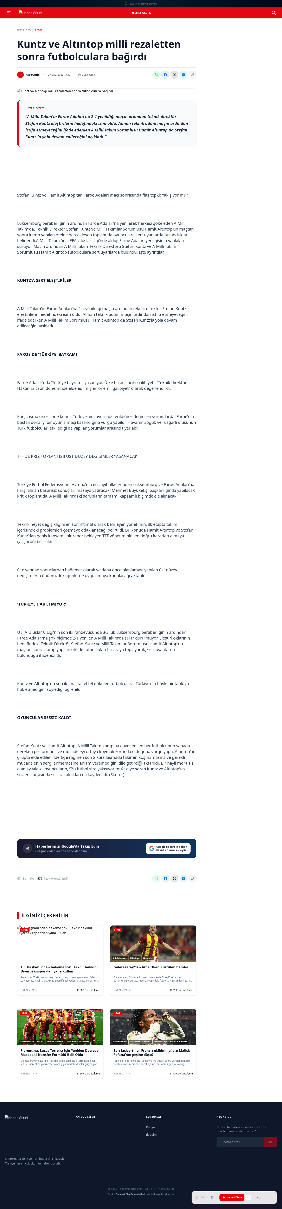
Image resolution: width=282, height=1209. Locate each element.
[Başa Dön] (269, 1197)
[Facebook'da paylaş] (165, 74)
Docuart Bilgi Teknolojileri (130, 1194)
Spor (38, 29)
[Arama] (273, 12)
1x (248, 1197)
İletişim (151, 1134)
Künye (150, 1127)
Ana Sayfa (143, 13)
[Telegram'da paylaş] (183, 74)
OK (271, 1142)
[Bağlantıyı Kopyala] (192, 74)
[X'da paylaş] (174, 74)
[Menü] (8, 12)
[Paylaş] (258, 1197)
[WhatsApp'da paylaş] (156, 74)
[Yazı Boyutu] (212, 1197)
